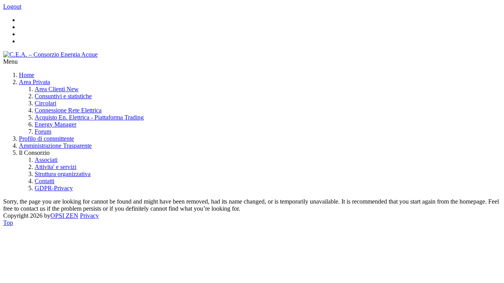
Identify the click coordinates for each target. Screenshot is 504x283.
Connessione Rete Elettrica (68, 110)
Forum (43, 131)
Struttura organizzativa (63, 174)
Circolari (45, 103)
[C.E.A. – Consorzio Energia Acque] (50, 54)
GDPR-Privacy (54, 188)
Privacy (89, 215)
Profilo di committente (46, 138)
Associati (46, 159)
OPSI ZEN (64, 215)
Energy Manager (55, 124)
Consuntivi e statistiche (63, 96)
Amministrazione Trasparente (55, 145)
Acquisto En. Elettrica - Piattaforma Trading (89, 117)
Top (8, 222)
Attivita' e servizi (55, 167)
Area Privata (34, 82)
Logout (12, 6)
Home (26, 75)
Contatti (44, 181)
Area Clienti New (57, 89)
